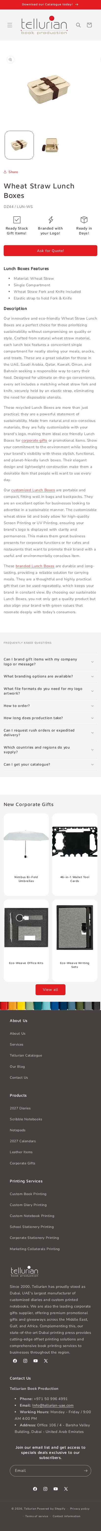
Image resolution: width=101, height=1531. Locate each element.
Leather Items (21, 1152)
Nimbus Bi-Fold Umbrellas (26, 879)
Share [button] (13, 172)
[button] (9, 25)
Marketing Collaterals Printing (35, 1249)
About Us (18, 1033)
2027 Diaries (20, 1108)
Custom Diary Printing (28, 1205)
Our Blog (17, 1066)
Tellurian (30, 1509)
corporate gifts (34, 440)
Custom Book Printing (28, 1194)
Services (17, 1044)
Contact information (66, 1516)
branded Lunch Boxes (35, 566)
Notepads (18, 1130)
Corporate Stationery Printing (34, 1237)
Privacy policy (80, 1509)
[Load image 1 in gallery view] (19, 145)
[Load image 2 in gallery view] (50, 145)
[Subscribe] (85, 1470)
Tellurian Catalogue (26, 1055)
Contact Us (19, 1077)
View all (50, 989)
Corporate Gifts (23, 1163)
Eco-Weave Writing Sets (74, 965)
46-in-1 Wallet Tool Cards (74, 879)
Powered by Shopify (51, 1509)
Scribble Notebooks (26, 1119)
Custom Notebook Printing (32, 1216)
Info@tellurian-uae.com (53, 1405)
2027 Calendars (23, 1141)
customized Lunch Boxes (33, 490)
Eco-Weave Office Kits (26, 963)
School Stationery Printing (32, 1227)
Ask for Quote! (50, 250)
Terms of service (36, 1516)
